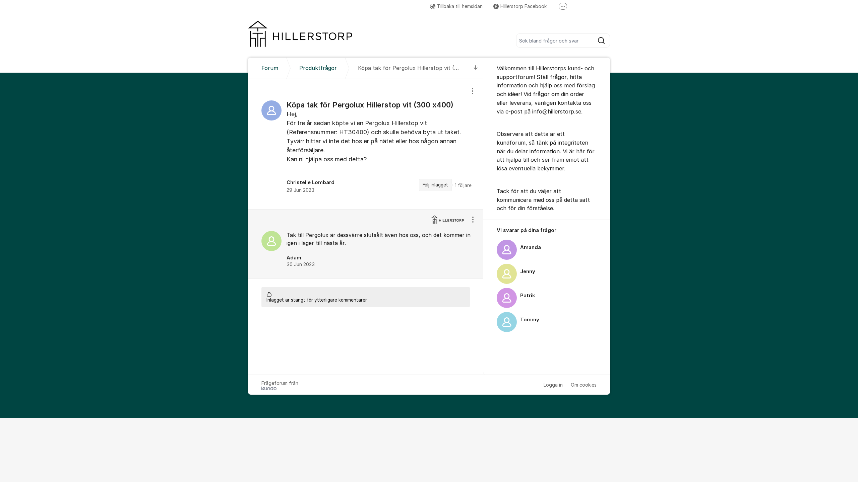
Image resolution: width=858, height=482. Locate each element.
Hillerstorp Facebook (523, 6)
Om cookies (584, 385)
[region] (365, 144)
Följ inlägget (435, 184)
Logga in (553, 385)
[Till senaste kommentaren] (475, 68)
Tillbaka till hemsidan (460, 6)
